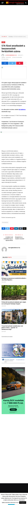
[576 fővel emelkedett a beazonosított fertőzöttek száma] (14, 73)
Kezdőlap (11, 36)
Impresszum (23, 499)
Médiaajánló (8, 501)
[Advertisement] (14, 20)
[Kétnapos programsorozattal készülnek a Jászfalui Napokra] (14, 268)
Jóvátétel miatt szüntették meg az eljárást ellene (8, 239)
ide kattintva (22, 109)
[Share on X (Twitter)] (12, 63)
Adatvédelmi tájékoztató (18, 501)
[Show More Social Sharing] (24, 63)
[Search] (25, 3)
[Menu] (3, 3)
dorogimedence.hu (11, 55)
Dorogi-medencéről (8, 499)
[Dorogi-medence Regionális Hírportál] (15, 2)
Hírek (3, 42)
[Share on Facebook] (5, 63)
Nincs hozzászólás (17, 57)
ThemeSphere (21, 495)
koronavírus (5, 222)
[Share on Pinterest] (19, 63)
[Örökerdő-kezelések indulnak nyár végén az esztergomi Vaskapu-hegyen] (14, 292)
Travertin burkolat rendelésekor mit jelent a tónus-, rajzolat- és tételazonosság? (12, 327)
